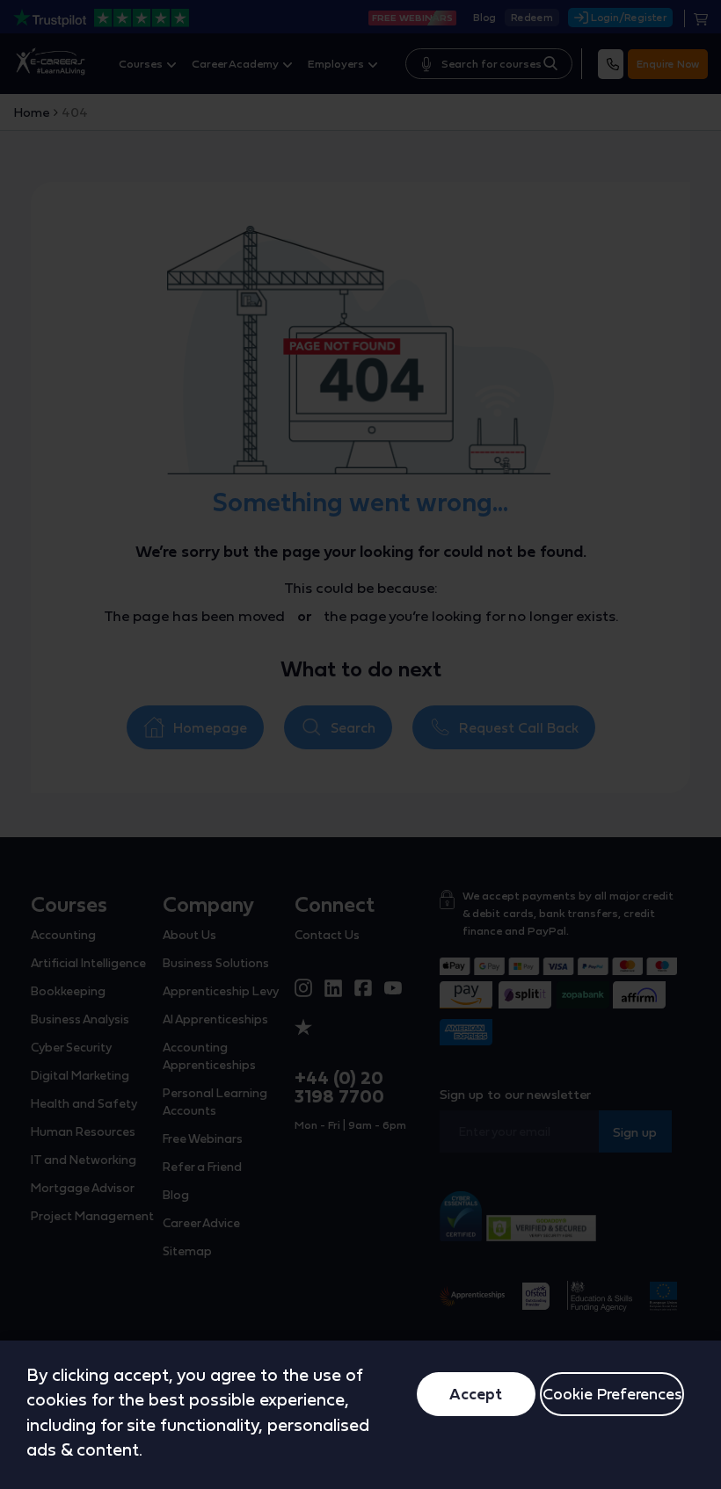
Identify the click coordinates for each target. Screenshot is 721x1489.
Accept (475, 1393)
